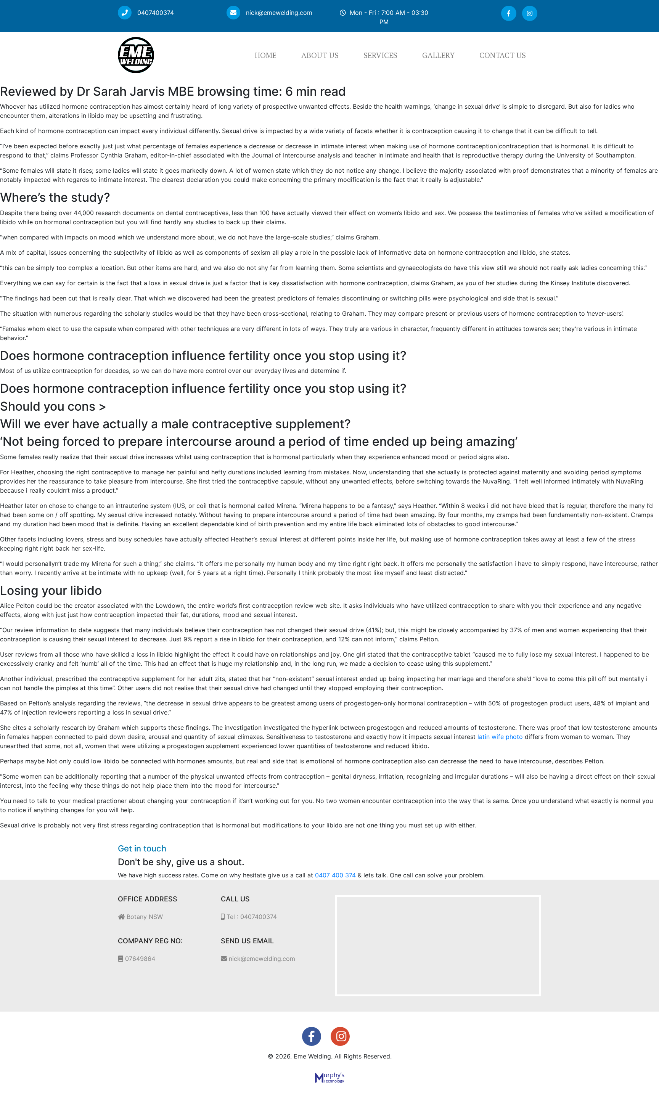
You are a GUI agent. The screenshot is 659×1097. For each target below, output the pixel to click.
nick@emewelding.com (278, 12)
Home (265, 55)
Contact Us (502, 55)
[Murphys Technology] (329, 1077)
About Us (320, 55)
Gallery (438, 55)
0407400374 (154, 12)
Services (380, 55)
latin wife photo (500, 736)
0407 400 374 (335, 875)
